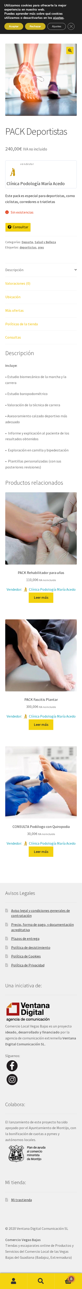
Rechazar (35, 26)
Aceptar (14, 26)
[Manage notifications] (71, 1279)
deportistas (28, 247)
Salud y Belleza (45, 242)
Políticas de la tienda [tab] (21, 324)
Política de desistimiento (30, 947)
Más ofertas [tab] (14, 310)
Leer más (41, 597)
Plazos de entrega (25, 938)
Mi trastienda (21, 1199)
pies (41, 247)
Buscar (41, 1281)
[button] (70, 50)
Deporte (27, 242)
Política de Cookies (26, 956)
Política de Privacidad (27, 965)
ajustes (58, 18)
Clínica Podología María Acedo (36, 183)
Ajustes (56, 26)
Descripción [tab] (14, 269)
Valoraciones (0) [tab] (17, 283)
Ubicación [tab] (12, 297)
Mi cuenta (13, 1281)
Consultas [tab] (13, 337)
